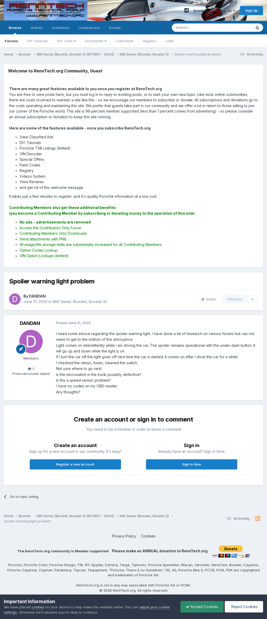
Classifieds (125, 41)
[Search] (257, 27)
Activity (37, 28)
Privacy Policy (124, 536)
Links (170, 41)
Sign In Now (191, 464)
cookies (38, 607)
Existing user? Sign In (213, 11)
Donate (115, 28)
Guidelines (60, 28)
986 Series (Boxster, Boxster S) (79, 301)
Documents (95, 41)
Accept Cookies (204, 606)
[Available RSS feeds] (257, 518)
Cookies (148, 536)
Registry (149, 41)
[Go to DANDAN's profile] (15, 299)
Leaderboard (89, 28)
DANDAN (30, 323)
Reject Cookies (244, 606)
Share (210, 299)
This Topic (236, 27)
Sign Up (251, 10)
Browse (15, 28)
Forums (11, 41)
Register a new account (75, 464)
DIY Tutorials (37, 41)
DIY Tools (65, 41)
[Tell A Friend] (186, 10)
